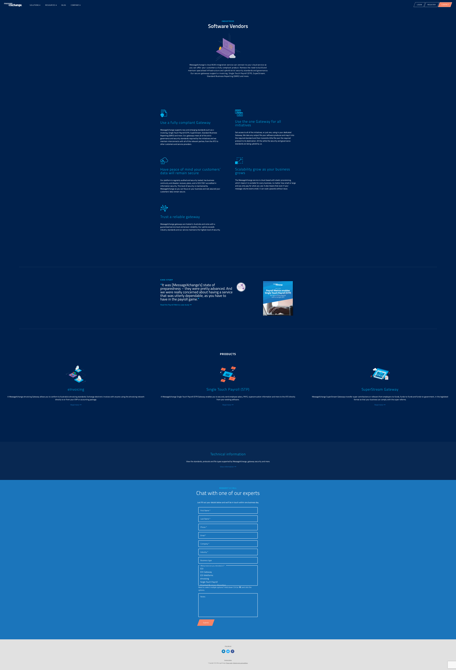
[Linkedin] (223, 651)
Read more (75, 404)
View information (227, 466)
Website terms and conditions (240, 663)
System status (228, 660)
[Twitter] (228, 651)
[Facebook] (232, 651)
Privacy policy (229, 663)
